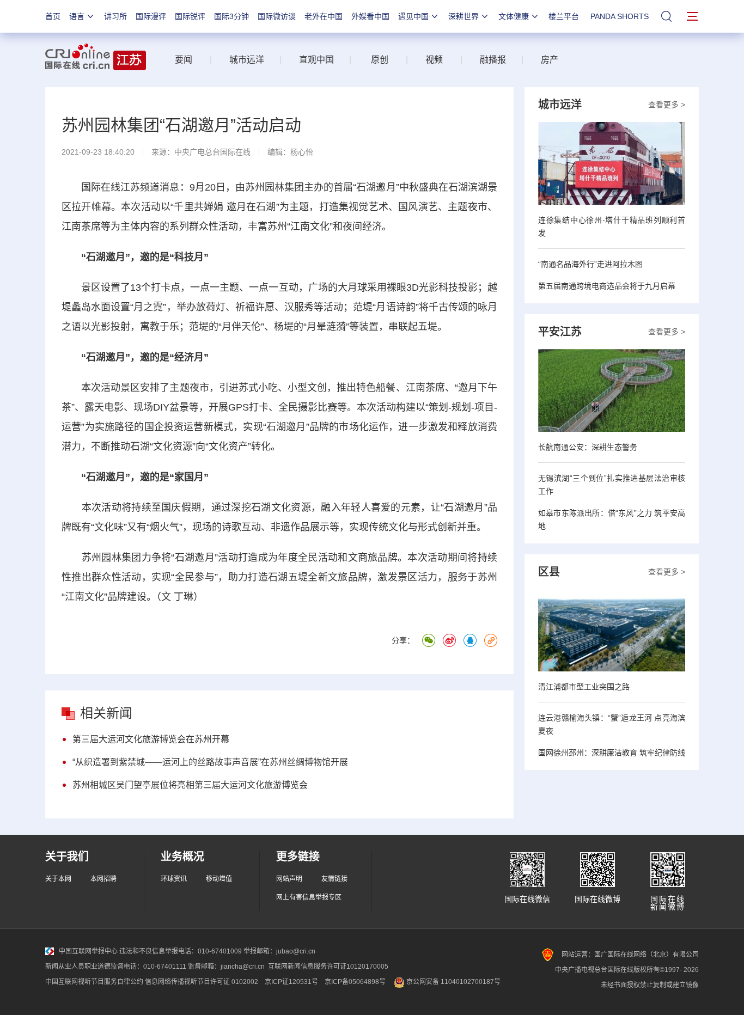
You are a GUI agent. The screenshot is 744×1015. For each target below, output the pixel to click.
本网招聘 (103, 879)
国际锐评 (190, 16)
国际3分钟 (231, 16)
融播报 (493, 59)
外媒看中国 (370, 16)
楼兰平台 (563, 16)
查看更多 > (666, 104)
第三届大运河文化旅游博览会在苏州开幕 (150, 739)
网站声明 (289, 879)
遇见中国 (413, 16)
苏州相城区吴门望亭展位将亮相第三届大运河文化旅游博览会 (190, 785)
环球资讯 (174, 879)
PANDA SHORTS (619, 16)
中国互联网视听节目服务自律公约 (94, 982)
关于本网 (58, 879)
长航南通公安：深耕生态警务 (587, 447)
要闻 (183, 59)
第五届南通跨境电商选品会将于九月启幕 (606, 286)
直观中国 (316, 59)
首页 (52, 16)
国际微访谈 (277, 16)
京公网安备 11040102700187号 (453, 982)
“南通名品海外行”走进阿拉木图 (590, 264)
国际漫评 (151, 16)
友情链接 (334, 879)
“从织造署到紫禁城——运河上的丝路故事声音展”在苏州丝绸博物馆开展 (210, 762)
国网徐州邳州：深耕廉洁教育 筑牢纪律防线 (611, 752)
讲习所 (115, 16)
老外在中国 (323, 16)
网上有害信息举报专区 (308, 897)
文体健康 (513, 16)
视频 (434, 59)
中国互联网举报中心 (88, 951)
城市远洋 (242, 59)
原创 (379, 59)
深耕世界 (463, 16)
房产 (549, 59)
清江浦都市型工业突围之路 (584, 686)
